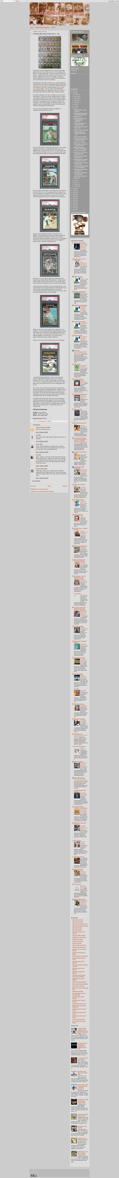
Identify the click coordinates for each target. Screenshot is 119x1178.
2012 (74, 202)
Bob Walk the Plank (79, 857)
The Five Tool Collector (80, 746)
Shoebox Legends (78, 761)
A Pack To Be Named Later (80, 394)
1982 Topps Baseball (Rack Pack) (80, 925)
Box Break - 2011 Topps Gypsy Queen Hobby (82, 1073)
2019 (74, 188)
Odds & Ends (77, 178)
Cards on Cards (78, 409)
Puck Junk (76, 350)
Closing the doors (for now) (83, 580)
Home (31, 27)
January (76, 186)
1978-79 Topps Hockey (77, 921)
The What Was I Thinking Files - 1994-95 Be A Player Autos (83, 902)
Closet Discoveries (83, 748)
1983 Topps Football (77, 929)
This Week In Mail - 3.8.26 (83, 488)
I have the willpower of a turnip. (83, 382)
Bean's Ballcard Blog (79, 778)
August (76, 102)
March (75, 182)
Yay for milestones (82, 278)
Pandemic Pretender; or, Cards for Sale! (83, 676)
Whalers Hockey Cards (79, 899)
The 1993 (76, 689)
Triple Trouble (83, 454)
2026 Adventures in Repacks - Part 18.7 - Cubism (83, 263)
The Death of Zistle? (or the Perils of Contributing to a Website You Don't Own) (82, 1046)
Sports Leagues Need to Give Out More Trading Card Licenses (80, 736)
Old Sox (53, 27)
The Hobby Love (78, 734)
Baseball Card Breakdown (80, 305)
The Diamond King (78, 499)
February (76, 184)
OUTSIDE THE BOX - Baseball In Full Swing (83, 471)
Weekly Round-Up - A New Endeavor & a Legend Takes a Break (83, 765)
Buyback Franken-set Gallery (42, 27)
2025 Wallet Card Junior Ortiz (83, 563)
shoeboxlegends (40, 468)
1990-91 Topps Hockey (77, 941)
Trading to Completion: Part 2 (84, 629)
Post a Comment (36, 481)
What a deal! (83, 293)
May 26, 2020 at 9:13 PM (42, 441)
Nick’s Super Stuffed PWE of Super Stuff (83, 794)
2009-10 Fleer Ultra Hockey (78, 1019)
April (75, 180)
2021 (74, 91)
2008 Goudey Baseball (77, 991)
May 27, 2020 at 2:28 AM (42, 465)
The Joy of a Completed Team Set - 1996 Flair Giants (84, 827)
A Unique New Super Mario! (80, 136)
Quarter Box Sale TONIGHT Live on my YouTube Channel (80, 780)
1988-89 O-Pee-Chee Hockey (79, 937)
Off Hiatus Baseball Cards (80, 546)
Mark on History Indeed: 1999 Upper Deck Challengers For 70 (83, 614)
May (75, 108)
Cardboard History (78, 379)
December (76, 94)
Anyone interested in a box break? (83, 872)
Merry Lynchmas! (82, 516)
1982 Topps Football (77, 927)
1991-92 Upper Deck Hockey (79, 947)
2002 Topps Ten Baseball (78, 986)
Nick (37, 454)
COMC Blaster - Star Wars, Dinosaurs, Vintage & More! (82, 1153)
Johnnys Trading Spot (41, 427)
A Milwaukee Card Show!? (83, 548)
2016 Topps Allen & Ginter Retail (83, 887)
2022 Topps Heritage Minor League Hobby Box (83, 660)
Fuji (37, 435)
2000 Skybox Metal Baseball (79, 982)
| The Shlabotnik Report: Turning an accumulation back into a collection (80, 439)
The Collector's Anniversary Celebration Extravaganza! (83, 338)
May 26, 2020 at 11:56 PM (42, 452)
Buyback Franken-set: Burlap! (81, 130)
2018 (74, 190)
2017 (74, 192)
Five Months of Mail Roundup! (83, 706)
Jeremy (38, 444)
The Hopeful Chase (79, 626)
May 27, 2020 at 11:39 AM (42, 478)
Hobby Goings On (78, 116)
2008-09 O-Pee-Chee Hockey (79, 1003)
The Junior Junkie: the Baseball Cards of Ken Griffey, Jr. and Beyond (79, 609)
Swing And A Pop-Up (79, 657)
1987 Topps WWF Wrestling (78, 935)
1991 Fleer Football (76, 943)
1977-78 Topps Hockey (77, 919)
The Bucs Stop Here (79, 704)
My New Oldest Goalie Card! (80, 176)
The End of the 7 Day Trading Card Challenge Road (84, 811)
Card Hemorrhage (78, 674)
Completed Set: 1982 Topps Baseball (83, 367)
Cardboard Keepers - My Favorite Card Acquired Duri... (80, 133)
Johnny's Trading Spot (79, 291)
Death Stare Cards (78, 514)
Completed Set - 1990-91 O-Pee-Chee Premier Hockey (83, 1101)
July (75, 104)
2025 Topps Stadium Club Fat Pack (83, 397)
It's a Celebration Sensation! (84, 323)
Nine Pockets (77, 364)
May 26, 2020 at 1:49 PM (42, 432)
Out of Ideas (83, 595)
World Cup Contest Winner (83, 426)
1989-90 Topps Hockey (77, 939)
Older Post (65, 486)
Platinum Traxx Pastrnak (79, 142)
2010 (74, 205)
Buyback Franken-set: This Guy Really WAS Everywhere (80, 120)
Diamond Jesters (78, 335)
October (76, 98)
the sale (53, 82)
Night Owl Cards (78, 276)
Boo (81, 858)
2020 (74, 93)
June (75, 106)
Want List (74, 70)
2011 (74, 204)
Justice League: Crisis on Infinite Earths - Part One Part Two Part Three (83, 247)
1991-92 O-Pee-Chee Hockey (79, 945)
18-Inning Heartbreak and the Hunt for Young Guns (83, 532)
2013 (74, 200)
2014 (74, 198)
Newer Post (33, 486)
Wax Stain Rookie (78, 869)
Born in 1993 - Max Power (83, 691)
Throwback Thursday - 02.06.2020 (83, 843)
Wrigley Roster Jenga (79, 719)
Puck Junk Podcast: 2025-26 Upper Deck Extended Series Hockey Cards (80, 353)
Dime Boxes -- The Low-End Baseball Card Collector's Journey (80, 577)
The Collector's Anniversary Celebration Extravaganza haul (83, 309)
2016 (74, 194)
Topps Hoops (83, 410)
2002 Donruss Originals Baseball (80, 984)
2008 (74, 209)
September (76, 100)
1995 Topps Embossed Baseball (80, 956)
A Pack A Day (77, 884)
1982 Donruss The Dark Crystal (79, 923)
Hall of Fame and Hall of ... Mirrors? (83, 502)
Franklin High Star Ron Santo (83, 644)
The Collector (77, 593)
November (76, 96)
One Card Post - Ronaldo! (80, 150)
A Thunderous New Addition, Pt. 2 (83, 721)
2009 (74, 207)
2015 (74, 196)
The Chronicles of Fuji (79, 321)
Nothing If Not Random (80, 242)
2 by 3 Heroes (77, 840)
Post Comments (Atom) (42, 489)
